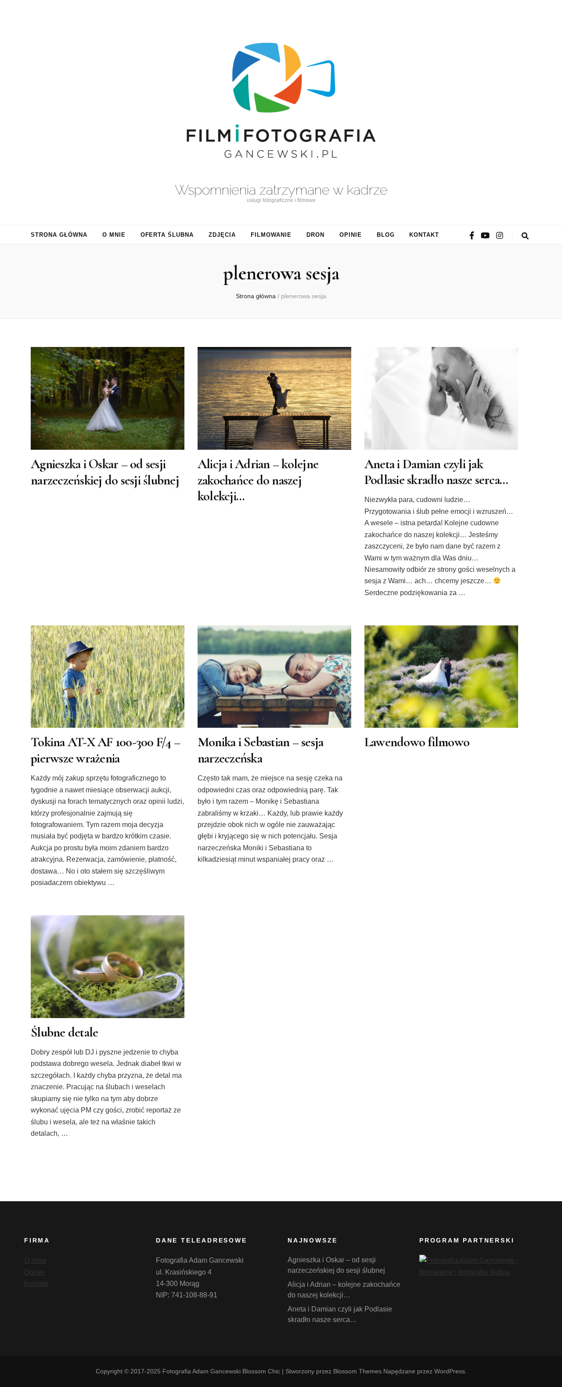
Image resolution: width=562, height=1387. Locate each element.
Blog (386, 234)
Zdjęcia (222, 234)
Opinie (350, 234)
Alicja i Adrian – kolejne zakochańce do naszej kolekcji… (258, 480)
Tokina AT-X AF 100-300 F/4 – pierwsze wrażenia (105, 750)
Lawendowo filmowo (416, 742)
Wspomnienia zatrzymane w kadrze (281, 190)
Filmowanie (271, 234)
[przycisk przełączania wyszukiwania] (525, 236)
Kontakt (424, 234)
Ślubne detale (64, 1032)
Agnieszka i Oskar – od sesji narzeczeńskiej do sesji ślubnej (105, 472)
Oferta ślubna (167, 234)
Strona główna (59, 234)
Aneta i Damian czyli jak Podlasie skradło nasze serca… (436, 472)
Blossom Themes (357, 1371)
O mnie (114, 234)
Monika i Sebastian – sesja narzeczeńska (261, 750)
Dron (315, 234)
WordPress (449, 1371)
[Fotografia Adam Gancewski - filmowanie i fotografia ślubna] (478, 1272)
